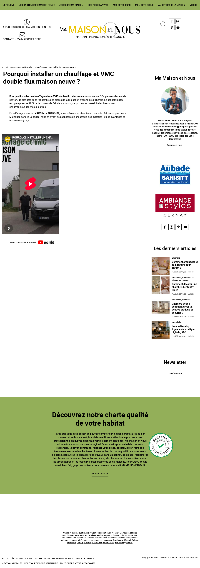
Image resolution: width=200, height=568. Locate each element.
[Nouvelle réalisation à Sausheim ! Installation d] (83, 505)
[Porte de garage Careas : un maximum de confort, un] (16, 505)
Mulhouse (71, 542)
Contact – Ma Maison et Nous (22, 39)
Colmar (135, 540)
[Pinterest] (172, 27)
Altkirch (87, 542)
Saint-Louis (97, 542)
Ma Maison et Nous (63, 558)
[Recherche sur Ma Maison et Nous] (163, 24)
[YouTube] (178, 27)
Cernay (80, 542)
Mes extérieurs (121, 5)
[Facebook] (172, 21)
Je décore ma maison (71, 5)
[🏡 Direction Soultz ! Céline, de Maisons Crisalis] (150, 505)
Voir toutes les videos (23, 242)
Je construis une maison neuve (37, 5)
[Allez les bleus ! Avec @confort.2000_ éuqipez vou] (184, 505)
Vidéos (193, 5)
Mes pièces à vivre (98, 5)
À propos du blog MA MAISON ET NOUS (27, 27)
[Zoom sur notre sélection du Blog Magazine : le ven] (117, 505)
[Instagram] (178, 21)
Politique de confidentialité (41, 563)
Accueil (5, 67)
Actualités (8, 558)
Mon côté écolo (144, 5)
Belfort (129, 542)
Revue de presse (85, 558)
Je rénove (8, 5)
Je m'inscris (175, 373)
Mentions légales (12, 563)
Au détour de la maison (171, 5)
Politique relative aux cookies (77, 563)
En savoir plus (100, 473)
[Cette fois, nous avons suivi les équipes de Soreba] (50, 505)
